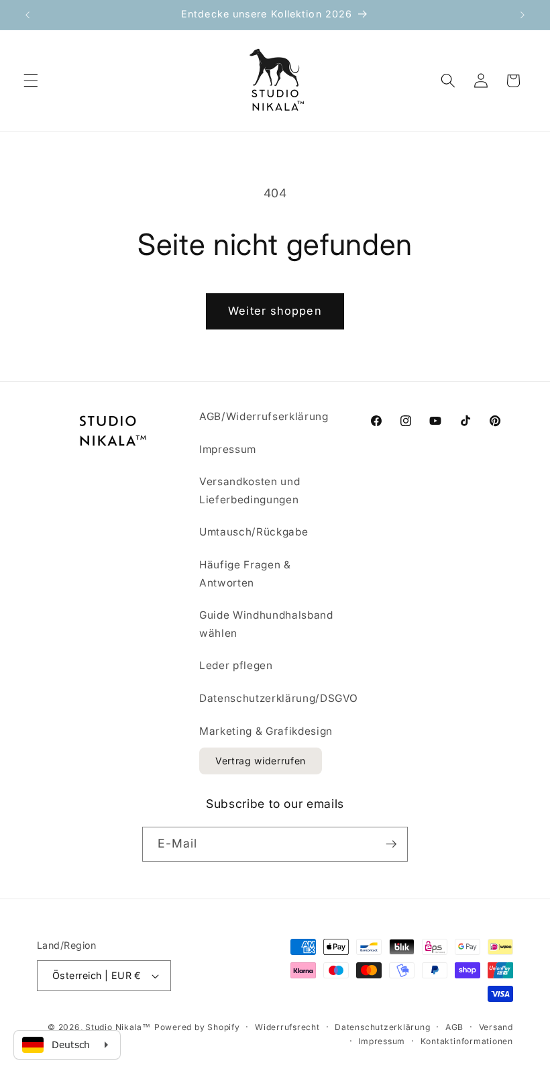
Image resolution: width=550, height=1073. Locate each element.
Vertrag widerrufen (260, 760)
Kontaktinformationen (467, 1041)
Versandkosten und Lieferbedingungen (249, 490)
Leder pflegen (236, 665)
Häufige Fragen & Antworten (245, 573)
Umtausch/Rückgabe (253, 531)
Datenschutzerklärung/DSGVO (278, 698)
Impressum (227, 449)
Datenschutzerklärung (382, 1027)
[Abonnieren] (391, 844)
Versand (496, 1027)
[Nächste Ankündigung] (522, 15)
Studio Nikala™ (118, 1027)
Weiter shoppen (274, 310)
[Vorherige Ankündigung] (27, 15)
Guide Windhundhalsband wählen (266, 624)
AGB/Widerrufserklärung (264, 416)
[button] (31, 80)
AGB (454, 1027)
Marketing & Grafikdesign (266, 731)
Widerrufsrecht (287, 1027)
